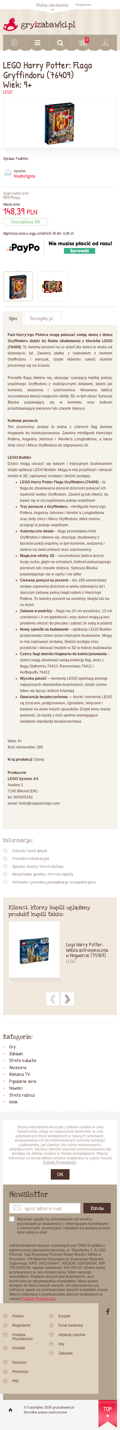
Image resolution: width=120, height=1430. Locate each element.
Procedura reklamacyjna (30, 858)
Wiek (13, 1102)
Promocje (20, 1372)
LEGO (7, 92)
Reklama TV (19, 1074)
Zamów (97, 1208)
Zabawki (16, 1054)
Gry (12, 1047)
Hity (15, 1381)
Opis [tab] (13, 318)
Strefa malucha (22, 1060)
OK (60, 1174)
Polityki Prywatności (59, 1162)
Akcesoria (17, 1068)
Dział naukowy (70, 1325)
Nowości (16, 1088)
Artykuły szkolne (72, 1335)
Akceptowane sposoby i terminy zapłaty (42, 874)
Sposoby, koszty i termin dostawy (37, 866)
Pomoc (18, 1316)
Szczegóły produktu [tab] (45, 318)
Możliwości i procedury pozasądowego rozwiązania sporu (54, 882)
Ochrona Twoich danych (29, 851)
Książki (64, 1316)
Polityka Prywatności (22, 1337)
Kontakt (18, 1348)
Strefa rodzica (21, 1095)
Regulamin (83, 4)
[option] (60, 953)
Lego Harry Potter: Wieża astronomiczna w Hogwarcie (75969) (87, 950)
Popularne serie (22, 1081)
